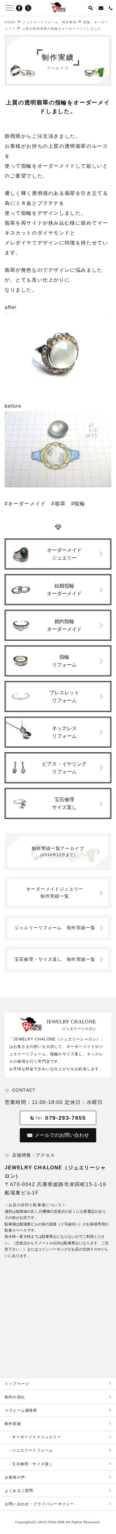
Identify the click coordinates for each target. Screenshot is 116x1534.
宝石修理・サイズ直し (55, 959)
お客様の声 (15, 1477)
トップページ (17, 1384)
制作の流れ (15, 1397)
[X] (30, 8)
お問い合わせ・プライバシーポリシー (39, 1504)
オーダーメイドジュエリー (57, 892)
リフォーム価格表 (21, 1410)
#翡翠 (58, 503)
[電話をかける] (111, 7)
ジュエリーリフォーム (55, 927)
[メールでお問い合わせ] (101, 7)
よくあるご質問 (19, 1490)
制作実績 (13, 1424)
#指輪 (78, 503)
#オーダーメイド (25, 503)
